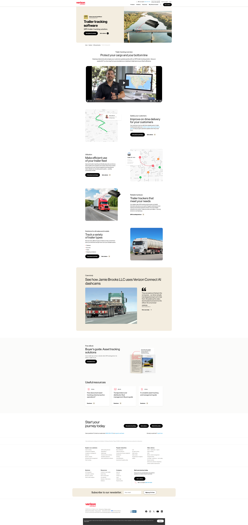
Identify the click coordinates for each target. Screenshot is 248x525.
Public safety (135, 453)
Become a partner (89, 475)
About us (118, 472)
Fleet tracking (88, 460)
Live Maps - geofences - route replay (155, 458)
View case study (145, 309)
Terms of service (115, 512)
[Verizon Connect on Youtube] (158, 511)
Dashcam (87, 454)
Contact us (118, 475)
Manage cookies (107, 509)
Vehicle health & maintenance (153, 463)
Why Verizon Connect (153, 4)
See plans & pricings (137, 134)
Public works (134, 454)
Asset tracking (88, 449)
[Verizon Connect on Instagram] (150, 511)
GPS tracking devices (136, 214)
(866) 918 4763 (147, 1)
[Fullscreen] (160, 101)
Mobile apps (103, 453)
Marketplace (103, 451)
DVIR (148, 453)
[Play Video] (87, 101)
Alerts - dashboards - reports (153, 449)
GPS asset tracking (96, 45)
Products (133, 4)
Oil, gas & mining (135, 451)
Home (86, 45)
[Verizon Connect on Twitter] (154, 511)
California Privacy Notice (89, 510)
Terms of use (101, 509)
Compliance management (90, 453)
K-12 (133, 449)
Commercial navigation (90, 451)
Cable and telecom (120, 451)
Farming (118, 456)
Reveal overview (150, 460)
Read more (89, 403)
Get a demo (167, 4)
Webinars (103, 480)
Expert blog (103, 473)
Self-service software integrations (154, 461)
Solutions (138, 4)
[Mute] (154, 101)
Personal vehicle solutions (106, 454)
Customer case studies (105, 472)
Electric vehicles (88, 456)
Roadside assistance (105, 456)
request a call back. (119, 433)
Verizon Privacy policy (106, 510)
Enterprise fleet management (91, 458)
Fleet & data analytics (89, 477)
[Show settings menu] (157, 101)
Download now (91, 361)
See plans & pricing (91, 33)
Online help (118, 479)
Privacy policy (107, 512)
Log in (170, 1)
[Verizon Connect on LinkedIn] (162, 511)
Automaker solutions (89, 473)
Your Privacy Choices (117, 510)
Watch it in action (156, 426)
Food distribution (119, 458)
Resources (144, 4)
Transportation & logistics (137, 456)
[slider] (121, 101)
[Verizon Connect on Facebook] (146, 511)
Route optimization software (107, 458)
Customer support (164, 1)
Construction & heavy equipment (123, 453)
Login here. (160, 433)
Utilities (133, 458)
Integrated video (150, 456)
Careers (118, 473)
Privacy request (98, 510)
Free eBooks (103, 477)
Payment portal (119, 480)
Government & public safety (122, 460)
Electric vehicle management (153, 454)
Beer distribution (119, 449)
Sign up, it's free (150, 492)
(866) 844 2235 (148, 482)
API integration (88, 472)
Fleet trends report (105, 475)
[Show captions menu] (151, 101)
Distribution (118, 454)
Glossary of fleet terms (105, 479)
